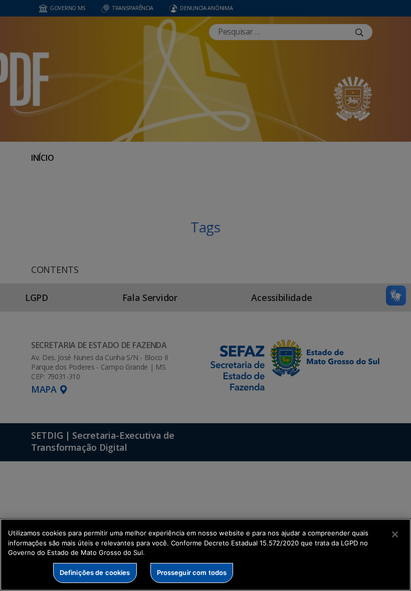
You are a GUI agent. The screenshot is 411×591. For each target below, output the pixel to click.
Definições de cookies (95, 572)
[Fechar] (395, 534)
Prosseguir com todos (192, 572)
